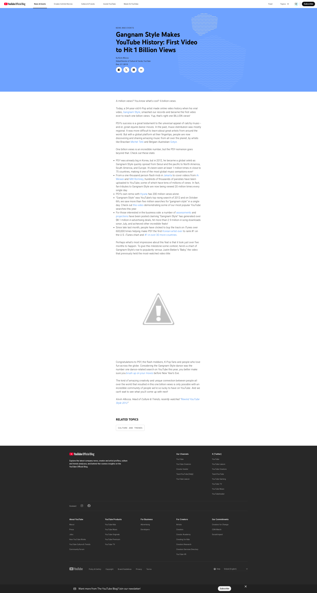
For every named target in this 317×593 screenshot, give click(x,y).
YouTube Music (218, 489)
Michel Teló (137, 141)
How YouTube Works (77, 539)
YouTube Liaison (183, 479)
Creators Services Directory (187, 549)
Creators (179, 530)
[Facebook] (89, 505)
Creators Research (183, 544)
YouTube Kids (110, 525)
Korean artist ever (172, 231)
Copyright (109, 569)
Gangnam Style (131, 112)
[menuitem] (270, 4)
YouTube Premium (112, 539)
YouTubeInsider (218, 494)
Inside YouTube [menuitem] (109, 4)
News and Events (125, 28)
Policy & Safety (95, 569)
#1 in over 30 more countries (161, 234)
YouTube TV (217, 484)
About (71, 525)
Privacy (139, 569)
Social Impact (217, 534)
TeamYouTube (218, 474)
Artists (179, 525)
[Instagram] (81, 505)
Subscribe (308, 4)
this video (138, 205)
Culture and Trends (130, 428)
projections (122, 216)
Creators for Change (220, 525)
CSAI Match (216, 530)
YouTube (180, 459)
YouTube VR (181, 554)
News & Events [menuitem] (40, 4)
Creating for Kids (183, 539)
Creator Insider (182, 469)
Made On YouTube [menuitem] (131, 4)
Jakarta (168, 175)
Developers (145, 530)
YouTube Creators (183, 464)
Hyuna (143, 193)
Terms (149, 569)
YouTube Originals (112, 534)
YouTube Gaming (219, 479)
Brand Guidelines (125, 569)
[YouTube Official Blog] (15, 4)
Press (71, 530)
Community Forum (76, 549)
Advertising (145, 525)
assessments (183, 212)
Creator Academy (183, 534)
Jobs (71, 534)
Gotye (173, 141)
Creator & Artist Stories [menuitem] (63, 4)
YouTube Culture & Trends (79, 544)
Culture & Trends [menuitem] (88, 4)
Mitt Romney (136, 179)
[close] (246, 586)
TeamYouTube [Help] (184, 474)
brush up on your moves (139, 373)
